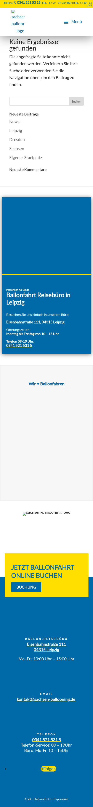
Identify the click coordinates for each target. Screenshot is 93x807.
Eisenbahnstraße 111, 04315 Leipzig (35, 322)
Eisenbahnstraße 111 (46, 644)
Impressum (61, 799)
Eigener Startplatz (25, 157)
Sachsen (16, 148)
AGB (27, 799)
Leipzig (15, 130)
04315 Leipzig (46, 649)
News (14, 121)
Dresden (17, 139)
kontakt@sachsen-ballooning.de (46, 699)
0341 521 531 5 (19, 345)
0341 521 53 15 (28, 2)
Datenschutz (42, 799)
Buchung (26, 587)
